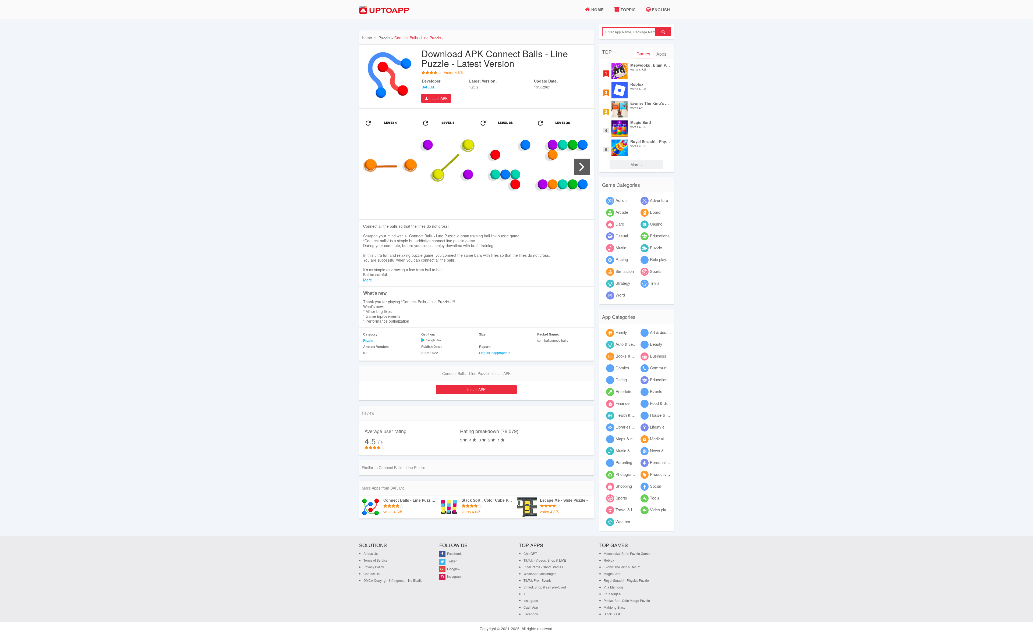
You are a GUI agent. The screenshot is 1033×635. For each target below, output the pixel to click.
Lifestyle (657, 427)
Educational (660, 235)
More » (637, 164)
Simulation (624, 271)
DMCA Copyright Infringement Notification (393, 580)
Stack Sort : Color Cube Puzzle (488, 500)
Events (656, 391)
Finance (622, 403)
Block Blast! (612, 614)
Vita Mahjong (613, 587)
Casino (656, 224)
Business (658, 356)
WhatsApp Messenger (539, 573)
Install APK (438, 98)
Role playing (660, 259)
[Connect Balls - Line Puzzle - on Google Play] (447, 340)
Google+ (453, 568)
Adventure (659, 200)
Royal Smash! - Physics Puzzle (650, 142)
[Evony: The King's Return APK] (619, 109)
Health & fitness (629, 415)
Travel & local (627, 509)
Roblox (636, 84)
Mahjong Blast (614, 607)
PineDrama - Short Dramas (543, 567)
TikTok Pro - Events (537, 580)
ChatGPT (530, 553)
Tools (654, 498)
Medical (657, 438)
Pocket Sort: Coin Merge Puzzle (627, 600)
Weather (622, 521)
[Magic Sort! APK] (619, 128)
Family (621, 332)
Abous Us (370, 553)
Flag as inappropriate (494, 352)
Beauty (656, 344)
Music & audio (628, 450)
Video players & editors (670, 509)
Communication (664, 367)
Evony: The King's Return (650, 103)
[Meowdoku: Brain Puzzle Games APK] (619, 71)
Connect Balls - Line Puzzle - (409, 500)
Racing (621, 259)
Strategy (622, 283)
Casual (621, 235)
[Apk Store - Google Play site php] (386, 10)
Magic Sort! (640, 122)
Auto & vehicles (629, 344)
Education (658, 379)
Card (619, 224)
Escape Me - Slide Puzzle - (564, 500)
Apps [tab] (661, 54)
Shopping (623, 486)
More (367, 279)
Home (597, 10)
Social (655, 486)
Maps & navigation (631, 438)
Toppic (628, 10)
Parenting (623, 462)
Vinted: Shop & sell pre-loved (544, 587)
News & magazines (667, 450)
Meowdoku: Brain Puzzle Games (650, 65)
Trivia (654, 283)
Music (620, 247)
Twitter (451, 561)
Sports (655, 271)
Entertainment (627, 391)
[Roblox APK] (619, 90)
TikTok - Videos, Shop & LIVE (544, 560)
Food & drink (661, 403)
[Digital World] (370, 507)
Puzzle (384, 37)
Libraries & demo (630, 427)
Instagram (454, 576)
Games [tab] (643, 54)
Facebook (454, 553)
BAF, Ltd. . (429, 87)
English (660, 10)
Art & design (660, 332)
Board (655, 212)
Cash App (530, 607)
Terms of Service (375, 560)
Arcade (621, 212)
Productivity (660, 474)
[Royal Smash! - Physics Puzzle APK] (619, 148)
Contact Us (371, 573)
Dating (621, 379)
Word (620, 295)
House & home (663, 415)
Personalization (663, 462)
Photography (626, 474)
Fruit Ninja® (612, 593)
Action (621, 200)
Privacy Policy (373, 567)
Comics (622, 367)
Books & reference (631, 356)
